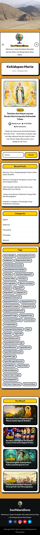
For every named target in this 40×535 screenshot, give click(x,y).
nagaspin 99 (21, 292)
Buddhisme (8, 260)
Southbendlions (19, 45)
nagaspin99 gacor (28, 301)
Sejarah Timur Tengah (12, 375)
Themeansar (19, 532)
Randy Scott (16, 123)
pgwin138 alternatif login (13, 343)
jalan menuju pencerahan (13, 265)
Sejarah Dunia (23, 366)
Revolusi (6, 240)
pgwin (28, 329)
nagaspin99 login (10, 315)
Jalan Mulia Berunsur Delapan (14, 269)
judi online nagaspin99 (24, 274)
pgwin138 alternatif (11, 338)
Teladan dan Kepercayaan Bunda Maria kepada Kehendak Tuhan (20, 116)
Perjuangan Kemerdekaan (13, 329)
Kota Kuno (22, 279)
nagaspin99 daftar (11, 301)
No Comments (21, 127)
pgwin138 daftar (10, 347)
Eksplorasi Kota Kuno (23, 260)
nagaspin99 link (28, 306)
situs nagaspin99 (10, 379)
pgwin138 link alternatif (13, 352)
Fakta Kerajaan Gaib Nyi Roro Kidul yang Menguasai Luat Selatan (18, 464)
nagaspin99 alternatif (12, 297)
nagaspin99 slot (26, 315)
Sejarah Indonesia (10, 370)
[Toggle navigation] (2, 44)
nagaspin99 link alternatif (13, 311)
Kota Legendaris (10, 283)
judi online (8, 274)
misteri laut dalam (26, 283)
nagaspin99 (18, 288)
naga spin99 (8, 292)
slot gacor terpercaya (12, 384)
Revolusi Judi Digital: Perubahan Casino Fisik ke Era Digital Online (19, 441)
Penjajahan (7, 230)
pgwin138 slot (9, 366)
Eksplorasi (6, 225)
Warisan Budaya (29, 384)
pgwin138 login (9, 356)
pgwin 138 (18, 334)
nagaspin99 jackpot (11, 306)
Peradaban (7, 235)
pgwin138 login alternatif (13, 361)
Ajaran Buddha (9, 256)
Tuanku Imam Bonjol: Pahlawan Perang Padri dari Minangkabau (19, 485)
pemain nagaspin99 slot (12, 320)
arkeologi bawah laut (26, 256)
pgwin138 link (25, 347)
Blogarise (30, 529)
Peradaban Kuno (10, 324)
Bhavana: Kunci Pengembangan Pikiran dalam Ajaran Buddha (19, 419)
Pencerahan (29, 320)
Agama (20, 110)
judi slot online (9, 279)
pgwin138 (7, 334)
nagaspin (7, 288)
